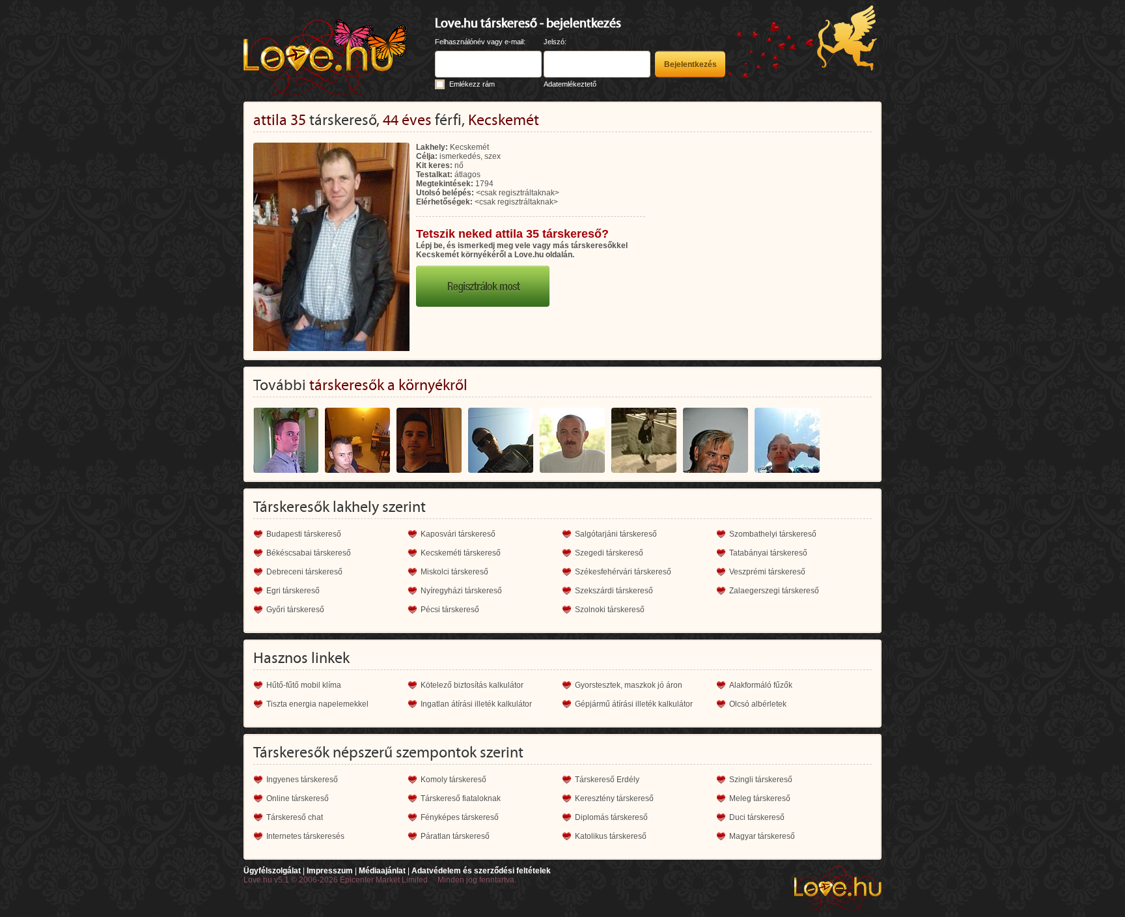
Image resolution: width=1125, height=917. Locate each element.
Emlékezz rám (472, 84)
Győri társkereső (295, 609)
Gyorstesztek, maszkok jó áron (628, 685)
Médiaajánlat (382, 870)
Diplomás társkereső (611, 817)
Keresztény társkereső (614, 798)
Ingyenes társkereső (302, 779)
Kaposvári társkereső (458, 534)
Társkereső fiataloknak (461, 798)
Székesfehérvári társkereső (623, 571)
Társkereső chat (294, 817)
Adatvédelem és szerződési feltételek (481, 870)
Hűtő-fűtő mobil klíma (303, 685)
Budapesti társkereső (303, 534)
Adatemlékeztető (570, 84)
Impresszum (330, 870)
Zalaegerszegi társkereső (774, 590)
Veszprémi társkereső (767, 571)
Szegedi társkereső (609, 552)
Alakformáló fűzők (760, 685)
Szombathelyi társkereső (772, 534)
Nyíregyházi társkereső (461, 590)
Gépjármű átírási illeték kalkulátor (634, 704)
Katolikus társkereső (610, 836)
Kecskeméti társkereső (461, 552)
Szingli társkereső (760, 779)
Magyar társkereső (762, 836)
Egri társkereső (293, 590)
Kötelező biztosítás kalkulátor (472, 685)
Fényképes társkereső (460, 817)
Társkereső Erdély (607, 779)
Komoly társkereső (453, 779)
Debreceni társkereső (304, 571)
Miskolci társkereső (454, 571)
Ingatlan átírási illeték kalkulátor (476, 704)
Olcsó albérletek (757, 704)
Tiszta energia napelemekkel (317, 704)
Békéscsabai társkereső (308, 552)
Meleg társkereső (759, 798)
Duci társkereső (757, 817)
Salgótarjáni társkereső (616, 534)
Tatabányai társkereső (768, 552)
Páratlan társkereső (455, 836)
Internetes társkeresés (305, 836)
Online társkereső (297, 798)
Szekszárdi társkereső (614, 590)
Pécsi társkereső (450, 609)
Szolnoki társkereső (610, 609)
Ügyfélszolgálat (272, 870)
